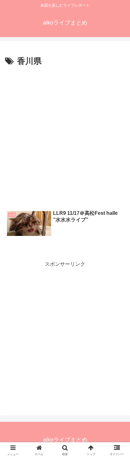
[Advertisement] (65, 136)
